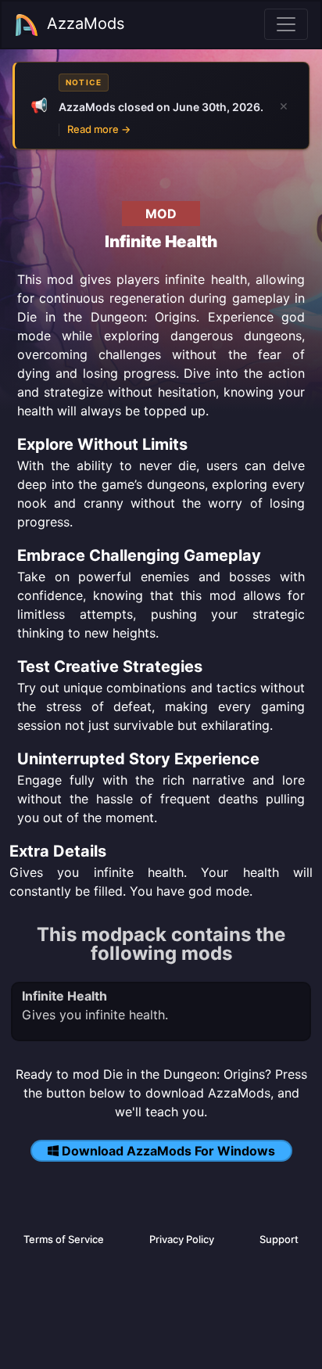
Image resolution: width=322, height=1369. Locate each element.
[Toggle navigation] (286, 24)
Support (279, 1239)
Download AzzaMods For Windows (168, 1151)
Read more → (99, 129)
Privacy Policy (181, 1239)
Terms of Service (63, 1239)
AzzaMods (85, 23)
